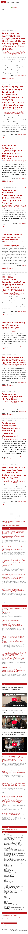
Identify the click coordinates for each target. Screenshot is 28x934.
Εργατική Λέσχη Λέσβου (9, 854)
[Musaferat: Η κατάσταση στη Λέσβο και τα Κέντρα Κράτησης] (14, 330)
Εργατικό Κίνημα (21, 75)
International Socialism (8, 898)
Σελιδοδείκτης (7, 869)
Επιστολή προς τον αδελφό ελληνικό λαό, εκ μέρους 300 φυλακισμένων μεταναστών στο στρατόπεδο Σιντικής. (13, 532)
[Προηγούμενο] (9, 512)
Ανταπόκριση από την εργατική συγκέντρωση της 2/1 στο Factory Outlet (14, 360)
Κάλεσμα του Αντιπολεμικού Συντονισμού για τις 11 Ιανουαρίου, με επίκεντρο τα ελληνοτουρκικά (13, 429)
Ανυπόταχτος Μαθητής (9, 876)
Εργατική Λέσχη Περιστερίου (11, 858)
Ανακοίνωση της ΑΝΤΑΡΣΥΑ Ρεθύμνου (11, 813)
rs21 (5, 895)
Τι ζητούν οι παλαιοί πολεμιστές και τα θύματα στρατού (12, 237)
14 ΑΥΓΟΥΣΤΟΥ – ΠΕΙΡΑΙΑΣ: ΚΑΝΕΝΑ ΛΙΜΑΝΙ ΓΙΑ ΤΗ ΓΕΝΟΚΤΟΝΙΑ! (14, 609)
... (20, 512)
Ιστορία (24, 265)
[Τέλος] (18, 516)
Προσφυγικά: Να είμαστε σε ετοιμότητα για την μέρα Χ (14, 770)
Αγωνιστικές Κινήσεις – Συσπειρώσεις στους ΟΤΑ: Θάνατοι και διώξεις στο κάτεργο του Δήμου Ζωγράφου (14, 472)
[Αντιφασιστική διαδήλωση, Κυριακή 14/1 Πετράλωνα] (14, 401)
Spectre (5, 896)
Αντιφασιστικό (22, 223)
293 (15, 514)
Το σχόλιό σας (5, 77)
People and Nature (8, 903)
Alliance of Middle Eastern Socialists (11, 889)
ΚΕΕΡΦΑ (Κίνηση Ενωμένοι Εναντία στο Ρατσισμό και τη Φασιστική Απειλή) (13, 845)
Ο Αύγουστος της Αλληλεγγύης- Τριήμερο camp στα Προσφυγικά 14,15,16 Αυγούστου (13, 575)
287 (12, 512)
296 (11, 516)
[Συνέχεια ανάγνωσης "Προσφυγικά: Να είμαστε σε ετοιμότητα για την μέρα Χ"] (14, 773)
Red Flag (6, 893)
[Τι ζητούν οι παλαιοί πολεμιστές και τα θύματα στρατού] (14, 242)
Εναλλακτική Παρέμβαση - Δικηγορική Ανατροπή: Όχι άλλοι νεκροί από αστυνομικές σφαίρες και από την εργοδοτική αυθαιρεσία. (14, 653)
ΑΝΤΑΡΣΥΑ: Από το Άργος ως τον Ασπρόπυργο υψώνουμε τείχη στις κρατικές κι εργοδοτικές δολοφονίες (13, 637)
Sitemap (8, 928)
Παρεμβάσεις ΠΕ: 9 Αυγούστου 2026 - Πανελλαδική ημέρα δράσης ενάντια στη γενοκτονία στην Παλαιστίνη (12, 622)
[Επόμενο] (15, 516)
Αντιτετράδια (7, 871)
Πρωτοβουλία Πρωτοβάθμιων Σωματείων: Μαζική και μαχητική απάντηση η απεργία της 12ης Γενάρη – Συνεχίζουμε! (13, 283)
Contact (3, 928)
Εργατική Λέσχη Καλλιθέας (10, 852)
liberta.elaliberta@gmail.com (11, 915)
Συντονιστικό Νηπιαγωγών (10, 872)
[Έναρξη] (6, 512)
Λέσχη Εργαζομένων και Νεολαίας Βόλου (14, 859)
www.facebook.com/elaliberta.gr (13, 917)
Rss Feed (12, 928)
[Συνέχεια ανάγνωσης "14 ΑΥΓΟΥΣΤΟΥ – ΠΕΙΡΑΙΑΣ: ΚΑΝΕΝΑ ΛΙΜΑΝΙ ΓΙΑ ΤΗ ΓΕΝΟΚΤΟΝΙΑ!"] (14, 611)
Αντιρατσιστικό (22, 178)
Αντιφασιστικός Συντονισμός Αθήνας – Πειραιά (15, 836)
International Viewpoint (9, 891)
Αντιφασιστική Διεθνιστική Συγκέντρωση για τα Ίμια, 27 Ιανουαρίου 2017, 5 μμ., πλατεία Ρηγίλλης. (12, 152)
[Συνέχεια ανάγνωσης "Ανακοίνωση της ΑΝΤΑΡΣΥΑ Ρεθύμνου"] (12, 815)
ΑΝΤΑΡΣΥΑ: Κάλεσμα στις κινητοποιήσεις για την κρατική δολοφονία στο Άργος (14, 668)
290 (23, 512)
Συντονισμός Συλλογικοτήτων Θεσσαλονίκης (14, 850)
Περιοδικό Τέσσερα (8, 881)
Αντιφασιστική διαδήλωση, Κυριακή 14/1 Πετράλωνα (12, 396)
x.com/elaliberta (6, 918)
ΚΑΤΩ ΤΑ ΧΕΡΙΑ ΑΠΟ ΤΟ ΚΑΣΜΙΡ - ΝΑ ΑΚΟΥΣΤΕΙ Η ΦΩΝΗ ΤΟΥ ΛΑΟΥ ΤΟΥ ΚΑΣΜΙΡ (13, 784)
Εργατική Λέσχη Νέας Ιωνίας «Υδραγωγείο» (14, 855)
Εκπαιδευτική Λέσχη (8, 870)
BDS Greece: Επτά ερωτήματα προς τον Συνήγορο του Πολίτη (14, 547)
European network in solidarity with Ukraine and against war (14, 908)
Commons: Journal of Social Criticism (12, 905)
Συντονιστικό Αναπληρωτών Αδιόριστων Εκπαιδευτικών (13, 874)
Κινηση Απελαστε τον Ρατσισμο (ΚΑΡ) (13, 863)
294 (19, 514)
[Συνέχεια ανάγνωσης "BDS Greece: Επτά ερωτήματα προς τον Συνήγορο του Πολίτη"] (14, 550)
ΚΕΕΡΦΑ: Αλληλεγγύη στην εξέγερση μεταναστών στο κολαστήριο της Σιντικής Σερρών (14, 757)
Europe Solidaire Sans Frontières (11, 892)
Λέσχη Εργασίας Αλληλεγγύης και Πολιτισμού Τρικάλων (15, 861)
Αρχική (3, 923)
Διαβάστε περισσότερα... (8, 78)
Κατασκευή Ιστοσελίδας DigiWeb (9, 929)
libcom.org (6, 901)
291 (7, 514)
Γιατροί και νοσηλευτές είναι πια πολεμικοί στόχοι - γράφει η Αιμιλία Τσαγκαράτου (13, 588)
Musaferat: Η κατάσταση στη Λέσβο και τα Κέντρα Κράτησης (13, 325)
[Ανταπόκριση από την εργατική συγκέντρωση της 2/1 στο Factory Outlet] (14, 365)
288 (16, 512)
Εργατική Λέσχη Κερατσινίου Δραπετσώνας (14, 853)
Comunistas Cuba (7, 900)
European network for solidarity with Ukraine (13, 909)
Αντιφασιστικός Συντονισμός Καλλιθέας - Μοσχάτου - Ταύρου (14, 837)
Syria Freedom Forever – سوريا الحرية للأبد (13, 890)
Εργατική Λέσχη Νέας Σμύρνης (11, 856)
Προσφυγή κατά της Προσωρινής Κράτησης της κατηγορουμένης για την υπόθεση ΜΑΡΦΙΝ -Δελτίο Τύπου (14, 560)
